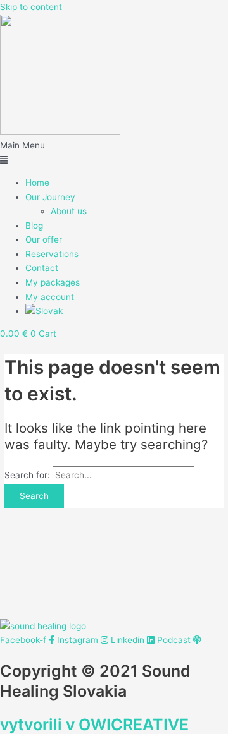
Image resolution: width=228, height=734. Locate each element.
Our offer (43, 239)
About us (69, 211)
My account (49, 297)
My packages (52, 282)
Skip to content (31, 7)
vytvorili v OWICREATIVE (94, 724)
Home (37, 182)
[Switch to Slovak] (44, 311)
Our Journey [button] (50, 197)
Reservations (52, 254)
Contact (41, 268)
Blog (34, 225)
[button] (114, 152)
